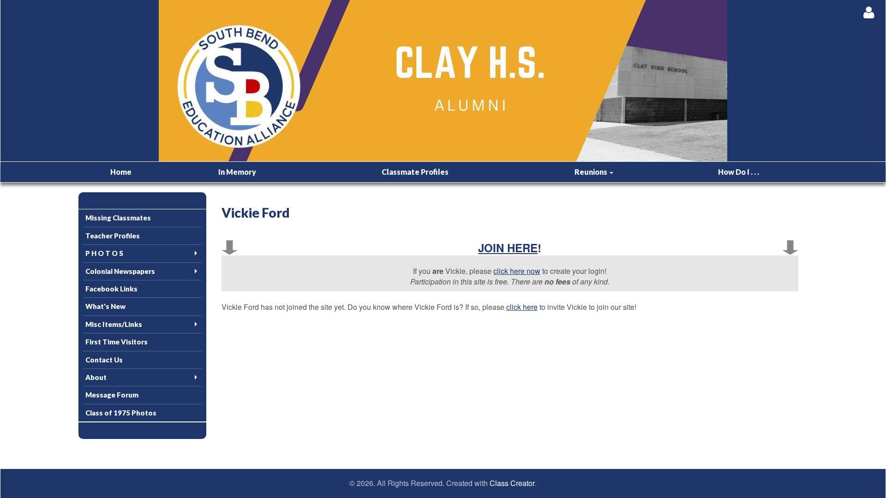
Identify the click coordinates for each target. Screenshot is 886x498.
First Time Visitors (116, 342)
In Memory (237, 171)
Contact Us (104, 360)
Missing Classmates (118, 217)
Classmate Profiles (415, 171)
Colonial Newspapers (120, 271)
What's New (105, 306)
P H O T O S (104, 253)
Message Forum (111, 395)
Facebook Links (111, 289)
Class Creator (512, 483)
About (96, 377)
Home (121, 171)
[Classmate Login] (868, 12)
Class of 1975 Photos (120, 413)
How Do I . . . (738, 171)
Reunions (592, 171)
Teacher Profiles (112, 235)
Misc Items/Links (113, 324)
